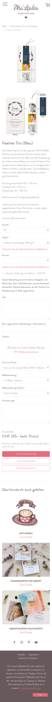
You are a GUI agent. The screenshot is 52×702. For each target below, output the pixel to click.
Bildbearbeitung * (9, 375)
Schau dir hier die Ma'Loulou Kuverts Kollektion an (25, 266)
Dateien (5, 336)
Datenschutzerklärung (29, 688)
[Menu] (26, 11)
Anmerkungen (8, 400)
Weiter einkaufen (26, 468)
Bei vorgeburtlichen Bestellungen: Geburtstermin (24, 324)
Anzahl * (6, 225)
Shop (4, 26)
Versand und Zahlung (28, 658)
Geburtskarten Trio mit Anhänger (24, 26)
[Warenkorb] (47, 5)
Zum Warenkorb (26, 461)
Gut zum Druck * (10, 362)
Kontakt (21, 654)
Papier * (5, 237)
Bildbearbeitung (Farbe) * (13, 388)
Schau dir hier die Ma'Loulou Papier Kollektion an (25, 249)
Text (4, 297)
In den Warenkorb (26, 454)
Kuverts (5, 255)
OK (40, 694)
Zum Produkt (26, 536)
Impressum (33, 654)
